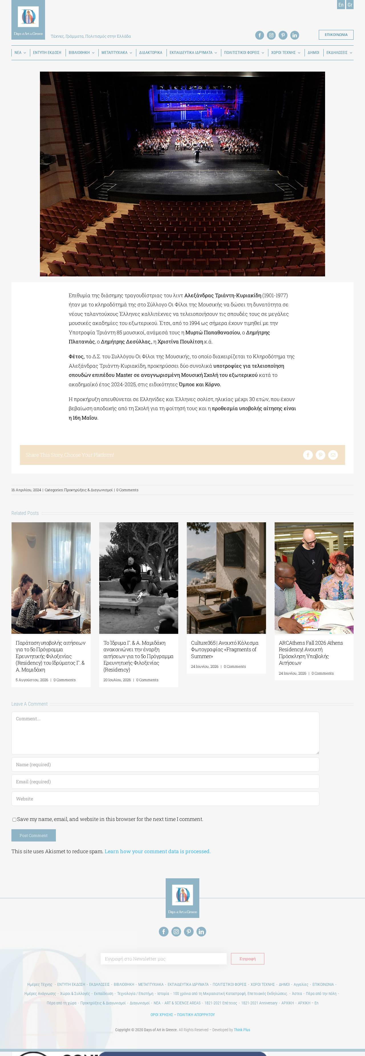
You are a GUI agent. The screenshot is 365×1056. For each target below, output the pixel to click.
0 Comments (127, 489)
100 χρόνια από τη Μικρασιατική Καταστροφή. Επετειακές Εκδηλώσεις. (230, 993)
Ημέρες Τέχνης (40, 984)
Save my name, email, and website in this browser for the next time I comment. (110, 819)
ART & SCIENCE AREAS (182, 1003)
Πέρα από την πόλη (321, 993)
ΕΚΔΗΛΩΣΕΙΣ (99, 984)
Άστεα (297, 993)
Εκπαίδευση (103, 993)
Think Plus (242, 1029)
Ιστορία (163, 993)
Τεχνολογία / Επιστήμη (135, 993)
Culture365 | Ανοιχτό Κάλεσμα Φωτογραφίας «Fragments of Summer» (224, 649)
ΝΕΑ (157, 1003)
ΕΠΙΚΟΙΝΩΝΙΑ (323, 984)
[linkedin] (294, 35)
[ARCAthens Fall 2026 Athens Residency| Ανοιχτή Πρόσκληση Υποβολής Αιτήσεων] (314, 525)
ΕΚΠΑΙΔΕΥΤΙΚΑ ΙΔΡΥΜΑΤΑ (188, 984)
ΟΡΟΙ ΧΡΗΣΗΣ (162, 1014)
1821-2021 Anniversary (259, 1003)
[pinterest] (283, 35)
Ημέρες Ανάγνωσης (40, 993)
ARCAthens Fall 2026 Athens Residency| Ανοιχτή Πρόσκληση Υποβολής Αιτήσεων (311, 652)
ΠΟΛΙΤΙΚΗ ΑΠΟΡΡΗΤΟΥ (196, 1014)
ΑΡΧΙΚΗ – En (308, 1003)
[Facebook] (308, 455)
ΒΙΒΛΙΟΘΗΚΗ (124, 984)
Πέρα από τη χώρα (61, 1003)
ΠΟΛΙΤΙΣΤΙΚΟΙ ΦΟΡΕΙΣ (230, 984)
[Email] (333, 455)
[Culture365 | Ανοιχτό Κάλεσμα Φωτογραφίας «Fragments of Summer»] (226, 525)
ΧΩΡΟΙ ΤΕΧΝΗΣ (263, 984)
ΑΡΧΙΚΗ (287, 1003)
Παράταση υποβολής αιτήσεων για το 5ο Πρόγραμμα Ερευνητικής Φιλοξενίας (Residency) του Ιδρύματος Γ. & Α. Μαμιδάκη (50, 656)
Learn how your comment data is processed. (158, 851)
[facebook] (259, 35)
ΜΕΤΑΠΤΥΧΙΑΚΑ (151, 984)
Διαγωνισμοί (140, 1003)
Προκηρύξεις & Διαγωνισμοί (88, 489)
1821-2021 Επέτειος (220, 1003)
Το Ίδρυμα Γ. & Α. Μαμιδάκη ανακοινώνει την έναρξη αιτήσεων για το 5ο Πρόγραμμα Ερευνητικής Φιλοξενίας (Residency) (139, 656)
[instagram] (271, 35)
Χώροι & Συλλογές (75, 993)
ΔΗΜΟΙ (284, 984)
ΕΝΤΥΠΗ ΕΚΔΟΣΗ (71, 984)
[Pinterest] (320, 455)
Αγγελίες (301, 984)
